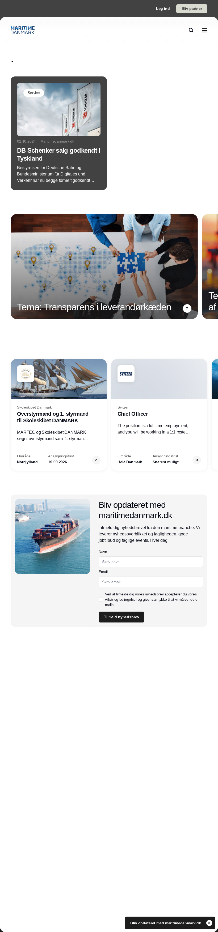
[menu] (204, 30)
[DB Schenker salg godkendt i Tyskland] (59, 133)
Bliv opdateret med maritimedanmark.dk (166, 923)
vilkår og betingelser (121, 599)
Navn (103, 551)
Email (103, 572)
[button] (187, 308)
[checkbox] (101, 599)
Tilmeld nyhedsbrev (121, 617)
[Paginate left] (15, 266)
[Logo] (23, 30)
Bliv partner (192, 8)
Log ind (163, 8)
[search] (191, 30)
